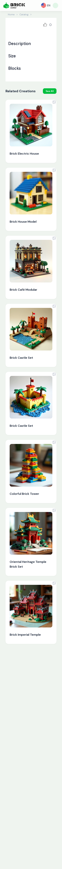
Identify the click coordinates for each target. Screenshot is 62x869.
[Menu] (55, 5)
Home (11, 14)
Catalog (23, 14)
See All (50, 91)
